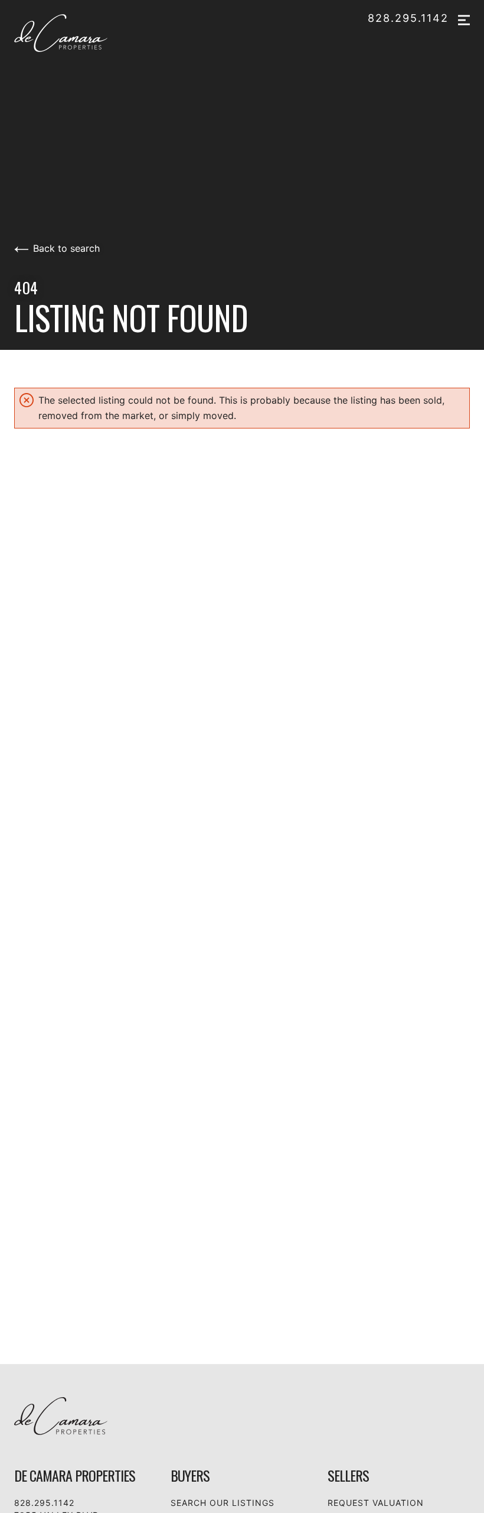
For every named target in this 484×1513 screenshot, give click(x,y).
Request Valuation (376, 1503)
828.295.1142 (408, 18)
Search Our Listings (222, 1503)
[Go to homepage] (74, 33)
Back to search (66, 248)
